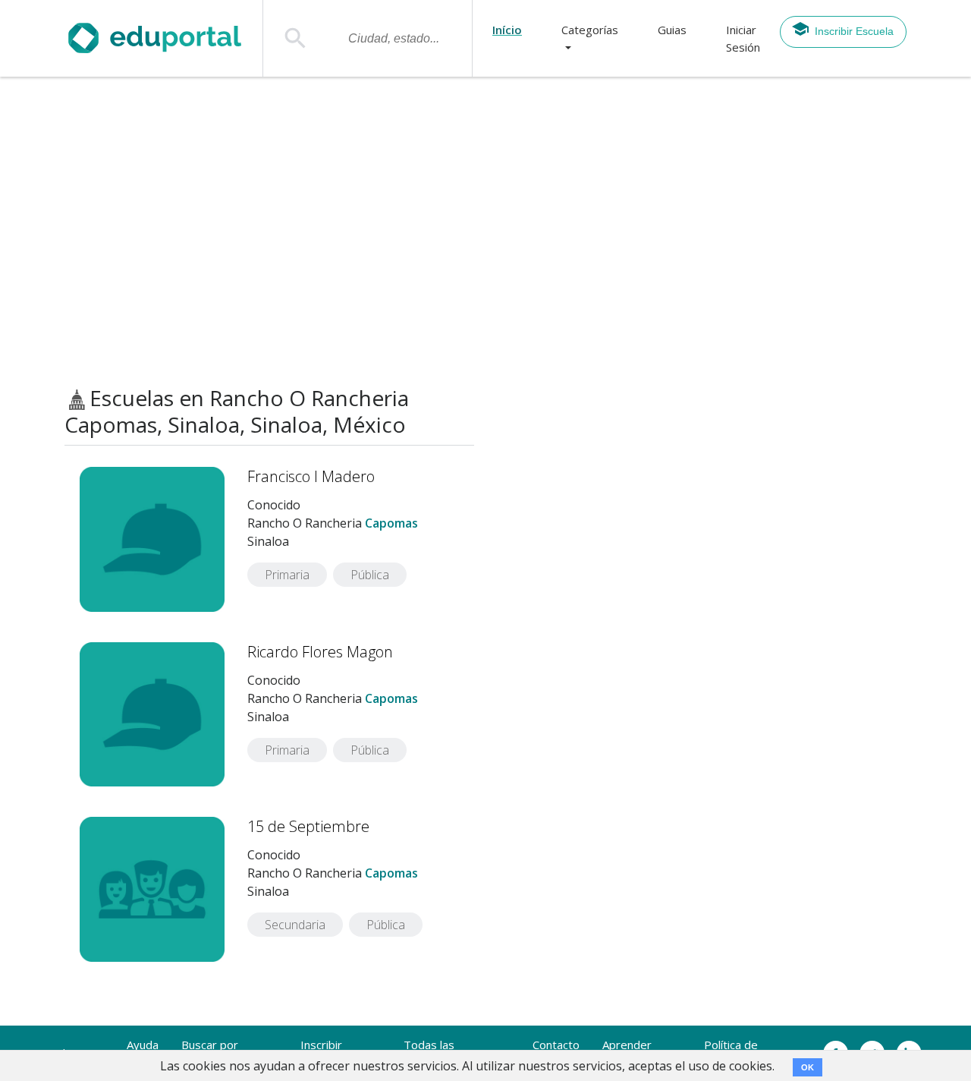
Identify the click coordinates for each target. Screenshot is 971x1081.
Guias (672, 29)
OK (807, 1067)
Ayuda (143, 1044)
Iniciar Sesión (743, 38)
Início (507, 29)
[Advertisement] (485, 231)
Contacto (556, 1044)
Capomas (391, 523)
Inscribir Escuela (854, 31)
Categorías (589, 29)
